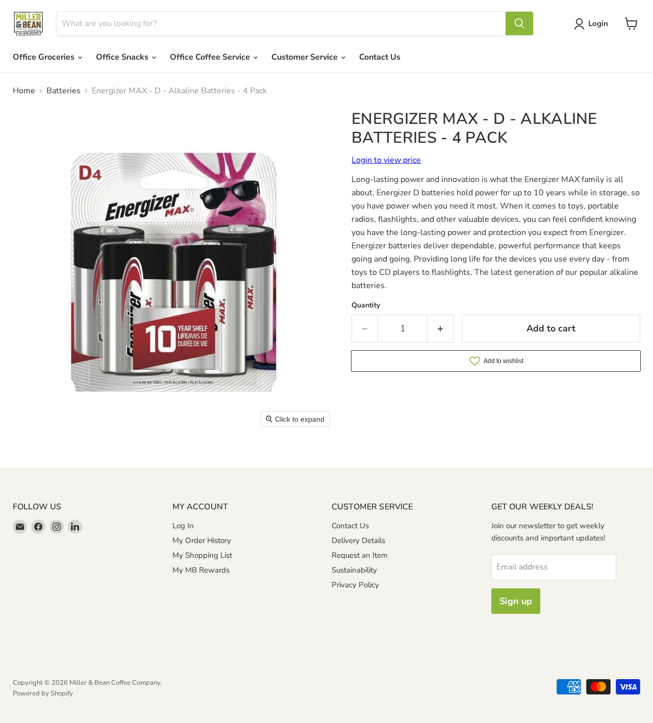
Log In (183, 526)
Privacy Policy (355, 585)
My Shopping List (202, 555)
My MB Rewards (201, 570)
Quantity (365, 305)
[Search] (519, 23)
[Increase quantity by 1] (441, 329)
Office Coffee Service (211, 57)
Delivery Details (358, 540)
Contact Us (379, 57)
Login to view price (386, 160)
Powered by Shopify (43, 693)
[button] (593, 24)
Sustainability (354, 570)
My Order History (201, 540)
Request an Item (360, 555)
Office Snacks (123, 57)
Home (24, 90)
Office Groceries (45, 57)
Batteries (63, 90)
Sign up (515, 601)
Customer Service (305, 57)
